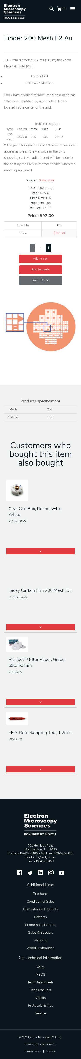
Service (40, 1013)
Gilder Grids (47, 180)
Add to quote (40, 269)
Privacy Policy (33, 1051)
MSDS (40, 974)
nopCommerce (47, 1044)
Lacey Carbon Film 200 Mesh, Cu (40, 591)
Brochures (40, 894)
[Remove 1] (32, 248)
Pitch (33, 129)
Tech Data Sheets (40, 982)
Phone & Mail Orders (40, 925)
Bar (58, 129)
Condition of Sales (40, 901)
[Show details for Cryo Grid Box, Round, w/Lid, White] (40, 491)
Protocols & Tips (40, 1006)
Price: (33, 216)
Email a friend (40, 280)
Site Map (51, 1051)
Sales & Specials (40, 932)
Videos (40, 998)
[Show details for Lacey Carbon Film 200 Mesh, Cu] (40, 572)
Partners (40, 917)
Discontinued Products (40, 909)
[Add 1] (48, 248)
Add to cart (40, 258)
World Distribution (40, 948)
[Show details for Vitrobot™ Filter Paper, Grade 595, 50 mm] (40, 645)
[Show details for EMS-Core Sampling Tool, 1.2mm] (40, 719)
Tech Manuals (40, 990)
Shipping (40, 940)
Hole (45, 129)
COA (40, 967)
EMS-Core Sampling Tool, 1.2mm (39, 733)
